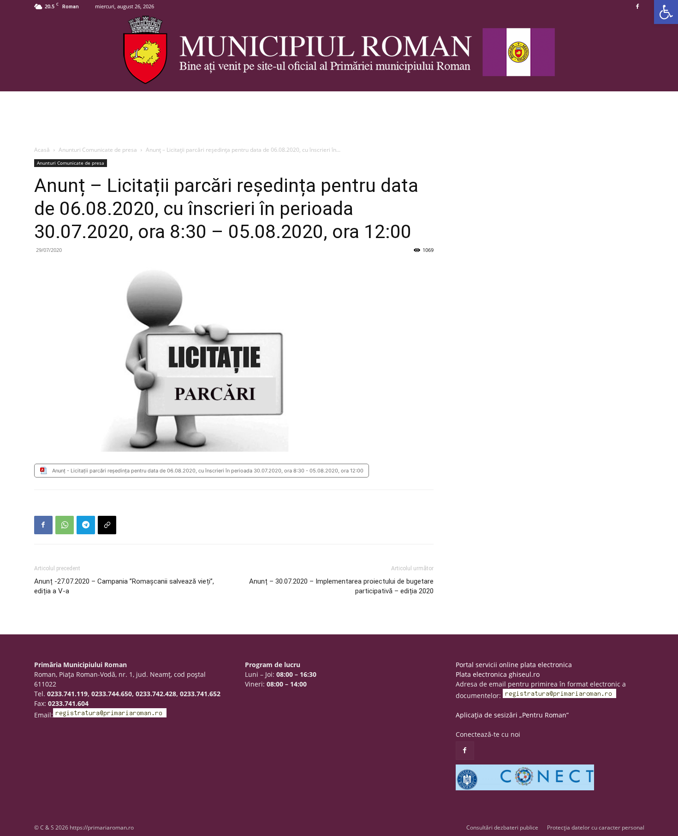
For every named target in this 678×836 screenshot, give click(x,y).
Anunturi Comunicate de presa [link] (98, 150)
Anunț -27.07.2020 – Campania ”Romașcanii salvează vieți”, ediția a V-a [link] (124, 586)
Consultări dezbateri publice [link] (502, 827)
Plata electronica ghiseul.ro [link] (498, 674)
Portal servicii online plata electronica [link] (514, 664)
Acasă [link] (42, 150)
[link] (666, 12)
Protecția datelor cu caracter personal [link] (595, 827)
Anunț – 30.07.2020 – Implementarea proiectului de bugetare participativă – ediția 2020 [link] (341, 586)
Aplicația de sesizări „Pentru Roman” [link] (512, 715)
